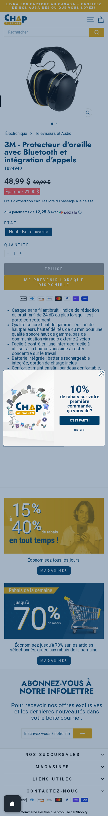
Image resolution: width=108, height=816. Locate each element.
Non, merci (79, 429)
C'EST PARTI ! (79, 420)
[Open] (12, 803)
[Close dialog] (101, 373)
